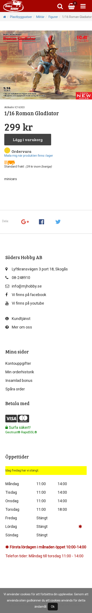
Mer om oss (22, 327)
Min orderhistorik (19, 372)
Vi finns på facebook (29, 294)
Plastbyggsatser (21, 17)
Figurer (53, 17)
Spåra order (15, 389)
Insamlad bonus (19, 380)
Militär (40, 17)
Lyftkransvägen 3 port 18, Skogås (40, 269)
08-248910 (21, 277)
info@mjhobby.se (27, 286)
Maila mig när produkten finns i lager (28, 155)
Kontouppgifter (18, 363)
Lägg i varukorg (28, 139)
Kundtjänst (21, 318)
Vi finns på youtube (28, 303)
